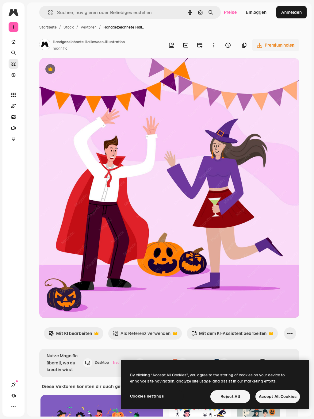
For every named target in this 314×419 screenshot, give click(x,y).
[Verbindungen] (13, 385)
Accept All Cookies (278, 396)
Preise (230, 12)
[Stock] (13, 64)
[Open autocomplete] (48, 12)
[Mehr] (13, 407)
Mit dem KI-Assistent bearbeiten (228, 335)
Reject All (230, 396)
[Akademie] (13, 396)
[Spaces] (13, 106)
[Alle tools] (13, 95)
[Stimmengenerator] (13, 139)
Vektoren (89, 27)
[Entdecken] (13, 75)
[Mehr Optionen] (214, 45)
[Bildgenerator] (13, 117)
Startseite (48, 27)
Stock (68, 27)
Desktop (107, 362)
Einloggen (256, 12)
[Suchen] (13, 53)
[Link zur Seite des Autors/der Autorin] (44, 45)
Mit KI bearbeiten (70, 335)
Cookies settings (147, 396)
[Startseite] (13, 42)
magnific (60, 48)
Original (78, 70)
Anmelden (291, 12)
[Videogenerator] (13, 128)
